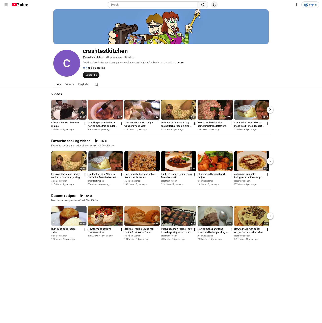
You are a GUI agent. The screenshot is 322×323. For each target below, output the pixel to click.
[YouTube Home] (19, 4)
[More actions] (85, 123)
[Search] (203, 4)
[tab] (57, 84)
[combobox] (154, 5)
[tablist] (161, 84)
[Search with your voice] (214, 4)
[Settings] (297, 5)
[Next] (270, 109)
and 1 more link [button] (96, 68)
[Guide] (6, 5)
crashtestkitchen (59, 181)
